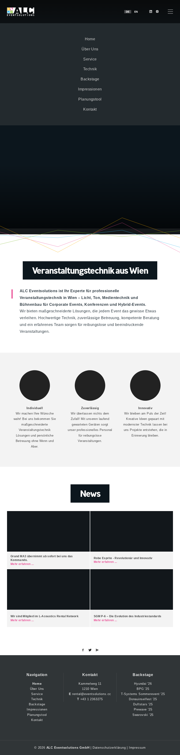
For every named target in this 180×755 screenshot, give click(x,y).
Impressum (137, 747)
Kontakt (90, 109)
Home (90, 39)
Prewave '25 (143, 709)
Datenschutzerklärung (109, 747)
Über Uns (90, 49)
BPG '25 (143, 689)
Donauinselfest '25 (143, 699)
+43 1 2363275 (91, 699)
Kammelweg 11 (90, 683)
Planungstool (90, 99)
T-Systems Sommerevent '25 (143, 694)
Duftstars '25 (143, 704)
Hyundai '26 (143, 683)
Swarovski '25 (143, 715)
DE (128, 11)
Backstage (90, 79)
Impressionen (90, 89)
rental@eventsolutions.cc (91, 694)
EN (136, 11)
